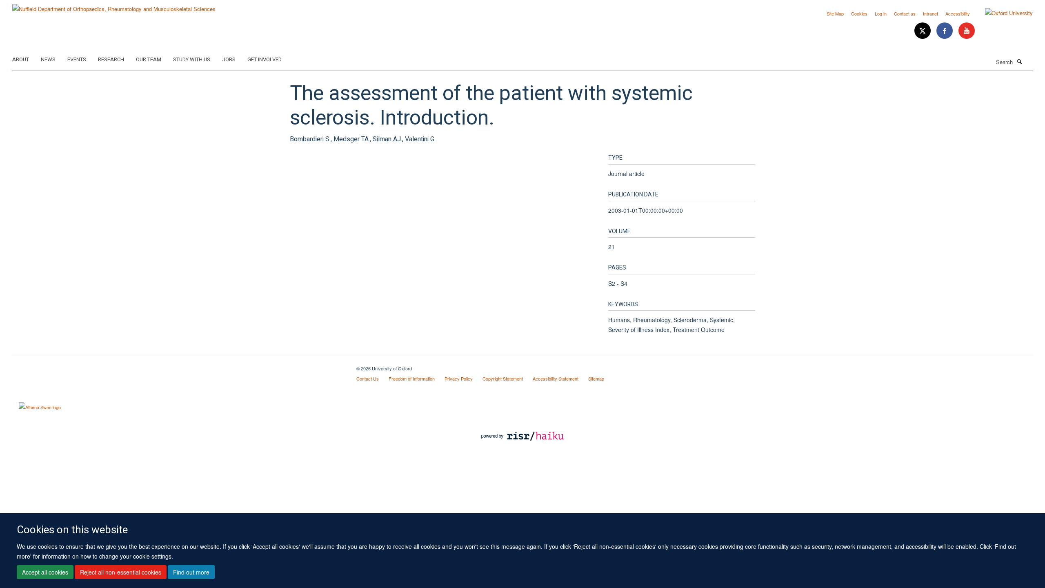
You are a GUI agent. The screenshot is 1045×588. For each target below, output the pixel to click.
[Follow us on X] (923, 31)
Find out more (191, 572)
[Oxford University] (1003, 13)
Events (76, 59)
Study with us (191, 59)
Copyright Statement (502, 378)
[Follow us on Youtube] (966, 31)
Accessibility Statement (555, 378)
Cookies (859, 13)
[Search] (1019, 61)
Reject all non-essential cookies (120, 572)
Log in (881, 13)
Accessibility (957, 13)
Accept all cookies (45, 572)
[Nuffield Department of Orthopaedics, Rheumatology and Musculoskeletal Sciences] (114, 6)
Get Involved (264, 59)
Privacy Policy (459, 378)
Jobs (229, 59)
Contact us (905, 13)
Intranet (930, 13)
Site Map (835, 13)
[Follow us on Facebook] (945, 31)
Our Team (148, 59)
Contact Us (367, 378)
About (20, 59)
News (48, 59)
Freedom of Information (412, 378)
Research (111, 59)
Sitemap (596, 378)
